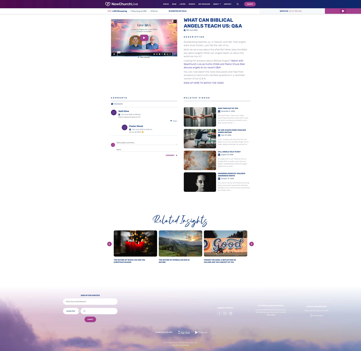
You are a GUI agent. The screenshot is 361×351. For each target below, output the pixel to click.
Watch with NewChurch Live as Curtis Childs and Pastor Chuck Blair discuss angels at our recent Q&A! (214, 64)
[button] (109, 244)
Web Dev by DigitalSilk (180, 345)
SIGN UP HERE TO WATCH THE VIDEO (204, 83)
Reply (175, 121)
